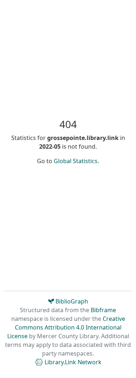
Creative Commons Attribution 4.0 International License (66, 327)
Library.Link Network (72, 362)
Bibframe (103, 310)
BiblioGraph (71, 301)
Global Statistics (76, 161)
